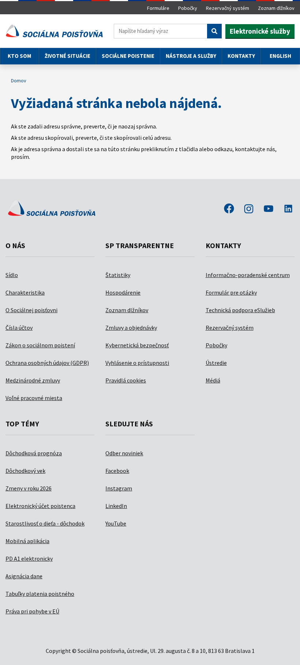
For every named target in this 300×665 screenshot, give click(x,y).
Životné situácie (67, 55)
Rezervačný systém (227, 8)
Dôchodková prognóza (33, 453)
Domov (18, 80)
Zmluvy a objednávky (131, 327)
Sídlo (11, 275)
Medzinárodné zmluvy (32, 380)
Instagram (118, 488)
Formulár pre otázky (231, 292)
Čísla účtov (19, 327)
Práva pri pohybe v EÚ (32, 611)
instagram (249, 209)
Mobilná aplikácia (27, 541)
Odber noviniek (124, 453)
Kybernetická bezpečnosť (137, 345)
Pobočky (187, 8)
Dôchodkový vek (25, 470)
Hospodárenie (122, 292)
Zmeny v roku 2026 (28, 488)
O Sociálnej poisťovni (31, 310)
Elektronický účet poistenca (40, 505)
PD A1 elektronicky (29, 558)
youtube (268, 209)
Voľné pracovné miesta (33, 397)
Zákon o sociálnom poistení (40, 345)
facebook (229, 209)
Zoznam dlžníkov (276, 8)
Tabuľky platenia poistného (39, 593)
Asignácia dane (23, 576)
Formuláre (158, 8)
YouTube (115, 523)
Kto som (19, 55)
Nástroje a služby (191, 55)
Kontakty (241, 55)
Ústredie (216, 362)
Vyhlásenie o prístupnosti (137, 362)
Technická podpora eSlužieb (240, 310)
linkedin (288, 209)
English (280, 55)
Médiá (213, 380)
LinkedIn (116, 505)
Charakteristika (25, 292)
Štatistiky (117, 275)
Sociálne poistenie (128, 55)
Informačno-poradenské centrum (248, 275)
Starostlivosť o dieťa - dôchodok (45, 523)
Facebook (117, 470)
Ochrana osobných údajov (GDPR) (47, 362)
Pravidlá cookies (125, 380)
